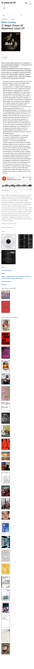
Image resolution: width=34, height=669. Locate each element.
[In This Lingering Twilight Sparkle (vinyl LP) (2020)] (6, 294)
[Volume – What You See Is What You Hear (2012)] (6, 594)
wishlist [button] (4, 57)
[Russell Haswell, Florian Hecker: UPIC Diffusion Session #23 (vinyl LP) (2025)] (6, 406)
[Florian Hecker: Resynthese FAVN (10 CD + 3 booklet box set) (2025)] (6, 393)
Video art (4, 284)
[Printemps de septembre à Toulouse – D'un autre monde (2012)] (6, 582)
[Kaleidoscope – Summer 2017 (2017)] (6, 503)
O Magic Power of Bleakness (14, 192)
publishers (4, 19)
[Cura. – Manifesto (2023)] (6, 444)
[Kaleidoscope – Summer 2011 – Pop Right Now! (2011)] (6, 607)
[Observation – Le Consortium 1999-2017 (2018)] (6, 491)
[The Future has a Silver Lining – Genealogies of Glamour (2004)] (6, 635)
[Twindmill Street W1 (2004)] (6, 306)
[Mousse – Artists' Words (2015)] (6, 555)
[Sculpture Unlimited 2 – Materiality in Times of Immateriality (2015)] (6, 542)
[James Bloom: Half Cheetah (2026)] (6, 338)
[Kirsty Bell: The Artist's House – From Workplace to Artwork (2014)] (6, 568)
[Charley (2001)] (6, 648)
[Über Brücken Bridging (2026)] (6, 352)
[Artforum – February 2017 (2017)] (6, 515)
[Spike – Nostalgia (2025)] (6, 366)
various (13, 19)
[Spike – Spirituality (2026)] (6, 325)
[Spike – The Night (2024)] (6, 418)
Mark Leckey (8, 22)
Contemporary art (6, 270)
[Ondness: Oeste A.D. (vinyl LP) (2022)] (6, 456)
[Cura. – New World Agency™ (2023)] (6, 431)
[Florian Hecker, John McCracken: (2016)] (6, 527)
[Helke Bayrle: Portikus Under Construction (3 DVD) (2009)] (6, 621)
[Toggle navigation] (4, 8)
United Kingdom (6, 281)
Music (3, 273)
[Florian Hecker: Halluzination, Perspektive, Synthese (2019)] (6, 478)
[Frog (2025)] (6, 378)
